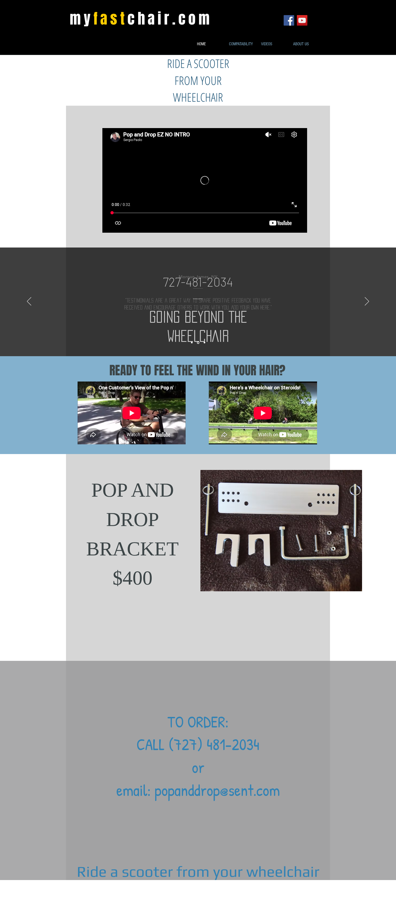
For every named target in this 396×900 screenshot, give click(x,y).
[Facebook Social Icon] (289, 20)
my (81, 18)
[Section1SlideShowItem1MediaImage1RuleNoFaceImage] (192, 342)
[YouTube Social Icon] (302, 20)
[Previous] (29, 301)
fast (110, 18)
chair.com (170, 18)
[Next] (367, 301)
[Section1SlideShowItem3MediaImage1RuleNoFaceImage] (204, 342)
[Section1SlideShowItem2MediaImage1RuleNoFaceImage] (198, 342)
